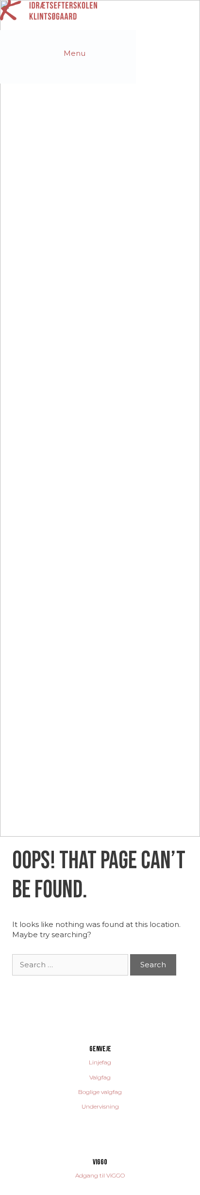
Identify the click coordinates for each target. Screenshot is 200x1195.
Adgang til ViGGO (100, 1175)
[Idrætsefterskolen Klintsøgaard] (48, 9)
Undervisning (100, 1106)
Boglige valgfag (100, 1091)
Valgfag (100, 1077)
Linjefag (100, 1062)
